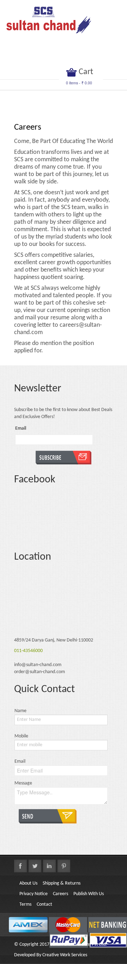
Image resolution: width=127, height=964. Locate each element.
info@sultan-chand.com (37, 664)
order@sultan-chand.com (39, 672)
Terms (25, 904)
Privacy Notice (33, 894)
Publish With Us (88, 894)
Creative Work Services (64, 955)
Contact (44, 904)
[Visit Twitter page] (35, 866)
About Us (28, 883)
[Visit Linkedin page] (49, 866)
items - (79, 82)
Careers (60, 894)
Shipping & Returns (61, 883)
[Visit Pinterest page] (64, 866)
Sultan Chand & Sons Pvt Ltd (77, 944)
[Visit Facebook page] (20, 866)
